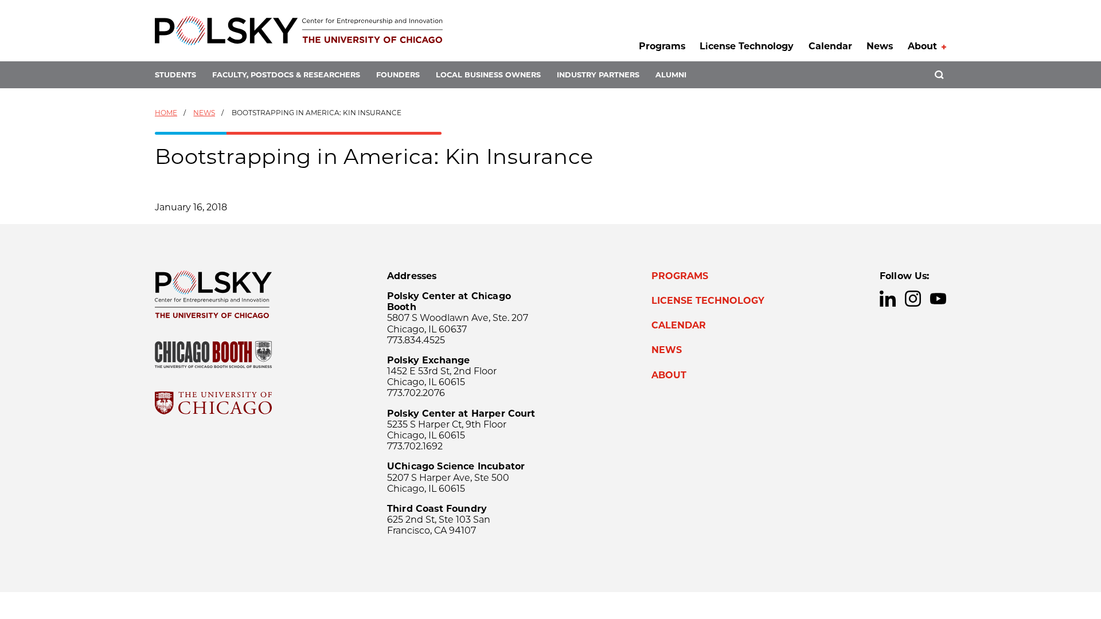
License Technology (747, 46)
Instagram (913, 299)
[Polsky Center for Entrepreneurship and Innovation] (299, 30)
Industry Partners (598, 74)
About (922, 46)
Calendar (830, 46)
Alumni (670, 74)
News (879, 46)
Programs (662, 46)
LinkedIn (888, 299)
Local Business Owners (488, 74)
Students (175, 74)
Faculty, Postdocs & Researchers (286, 74)
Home (166, 112)
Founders (398, 74)
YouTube (938, 299)
